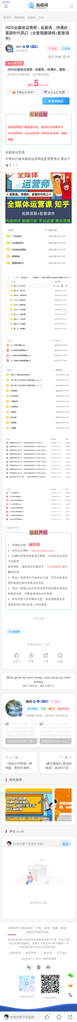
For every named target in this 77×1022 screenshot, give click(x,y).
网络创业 (19, 17)
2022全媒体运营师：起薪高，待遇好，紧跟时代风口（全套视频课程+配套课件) (38, 33)
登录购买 (58, 101)
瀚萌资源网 (49, 958)
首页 (8, 17)
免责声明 (30, 953)
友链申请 (15, 953)
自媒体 (32, 17)
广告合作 (46, 953)
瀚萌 (19, 46)
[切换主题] (70, 995)
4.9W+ (34, 708)
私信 (67, 48)
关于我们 (62, 953)
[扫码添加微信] (70, 975)
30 (53, 708)
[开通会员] (70, 985)
